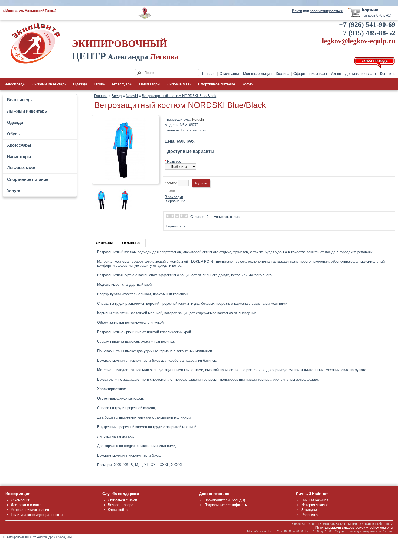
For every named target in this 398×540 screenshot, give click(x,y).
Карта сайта (118, 510)
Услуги (248, 84)
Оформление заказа (310, 74)
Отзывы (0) (131, 243)
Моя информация (257, 74)
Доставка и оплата (360, 74)
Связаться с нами (122, 500)
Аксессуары (122, 84)
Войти (297, 11)
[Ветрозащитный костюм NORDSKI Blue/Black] (125, 179)
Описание (104, 243)
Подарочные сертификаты (225, 505)
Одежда (80, 84)
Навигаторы (149, 84)
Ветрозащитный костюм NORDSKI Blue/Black (179, 96)
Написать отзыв (227, 217)
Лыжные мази (179, 84)
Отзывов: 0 (199, 217)
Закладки (309, 510)
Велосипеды (14, 84)
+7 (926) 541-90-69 (367, 24)
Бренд (117, 96)
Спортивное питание (216, 84)
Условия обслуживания (30, 510)
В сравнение (175, 201)
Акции (336, 74)
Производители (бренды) (224, 500)
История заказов (314, 505)
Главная (208, 74)
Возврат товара (120, 505)
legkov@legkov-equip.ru (358, 41)
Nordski (132, 96)
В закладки (174, 197)
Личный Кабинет (314, 500)
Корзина (282, 74)
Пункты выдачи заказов (334, 527)
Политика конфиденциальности (37, 515)
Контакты (387, 74)
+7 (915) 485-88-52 (367, 33)
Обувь (99, 84)
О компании (229, 74)
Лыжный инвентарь (49, 84)
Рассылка (309, 515)
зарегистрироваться (326, 11)
